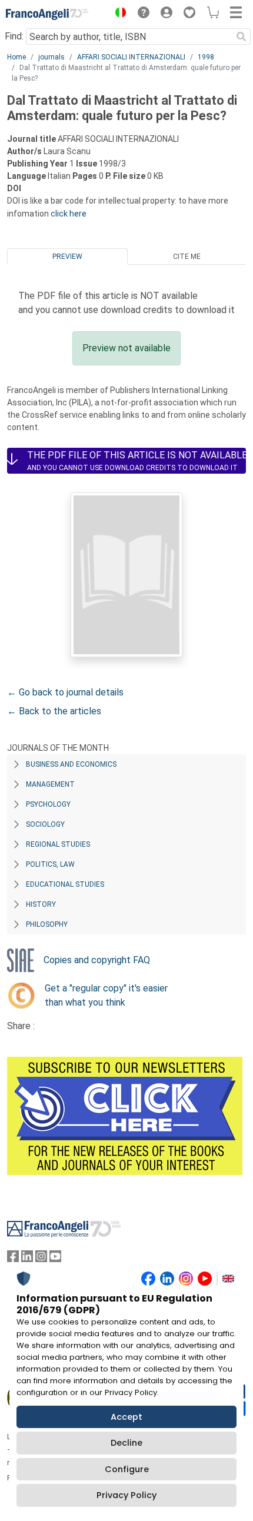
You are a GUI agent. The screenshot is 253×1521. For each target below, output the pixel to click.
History (41, 904)
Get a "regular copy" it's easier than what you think (106, 995)
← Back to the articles (54, 711)
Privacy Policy (126, 1495)
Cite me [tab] (187, 256)
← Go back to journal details (65, 692)
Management (50, 784)
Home (16, 57)
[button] (118, 14)
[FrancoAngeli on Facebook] (13, 1258)
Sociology (45, 824)
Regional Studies (58, 844)
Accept (126, 1417)
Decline (126, 1443)
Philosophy (47, 924)
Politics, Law (50, 864)
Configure (127, 1469)
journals (51, 57)
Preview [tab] (67, 256)
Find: (14, 36)
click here (68, 213)
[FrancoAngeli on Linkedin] (27, 1258)
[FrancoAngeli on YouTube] (55, 1258)
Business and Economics (71, 764)
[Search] (241, 36)
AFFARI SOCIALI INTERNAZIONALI (131, 57)
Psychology (48, 804)
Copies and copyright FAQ (97, 960)
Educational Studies (65, 884)
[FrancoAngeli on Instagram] (41, 1258)
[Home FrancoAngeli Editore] (47, 14)
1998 (206, 57)
